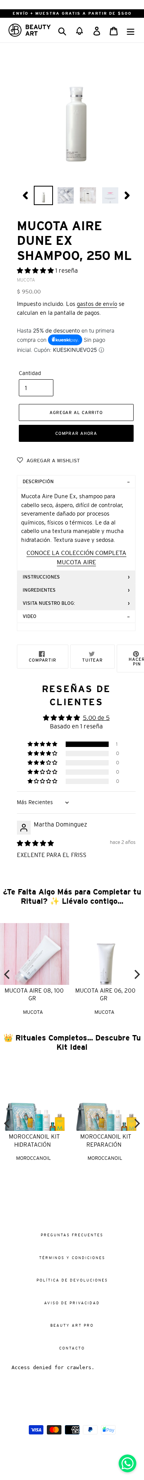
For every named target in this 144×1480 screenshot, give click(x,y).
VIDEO (29, 616)
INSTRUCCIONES (41, 577)
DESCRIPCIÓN (38, 481)
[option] (43, 195)
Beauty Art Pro (72, 1325)
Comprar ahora (76, 433)
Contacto (72, 1348)
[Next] (136, 974)
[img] (35, 843)
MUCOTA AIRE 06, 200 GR (105, 994)
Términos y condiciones (72, 1258)
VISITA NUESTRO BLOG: (49, 603)
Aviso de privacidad (72, 1303)
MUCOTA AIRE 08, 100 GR (34, 994)
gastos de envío (97, 303)
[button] (79, 30)
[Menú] (130, 30)
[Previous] (7, 974)
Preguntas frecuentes (72, 1235)
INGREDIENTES (39, 590)
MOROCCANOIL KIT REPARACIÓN (105, 1140)
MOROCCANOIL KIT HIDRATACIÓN (34, 1140)
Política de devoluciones (72, 1280)
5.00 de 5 (96, 717)
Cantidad (30, 373)
